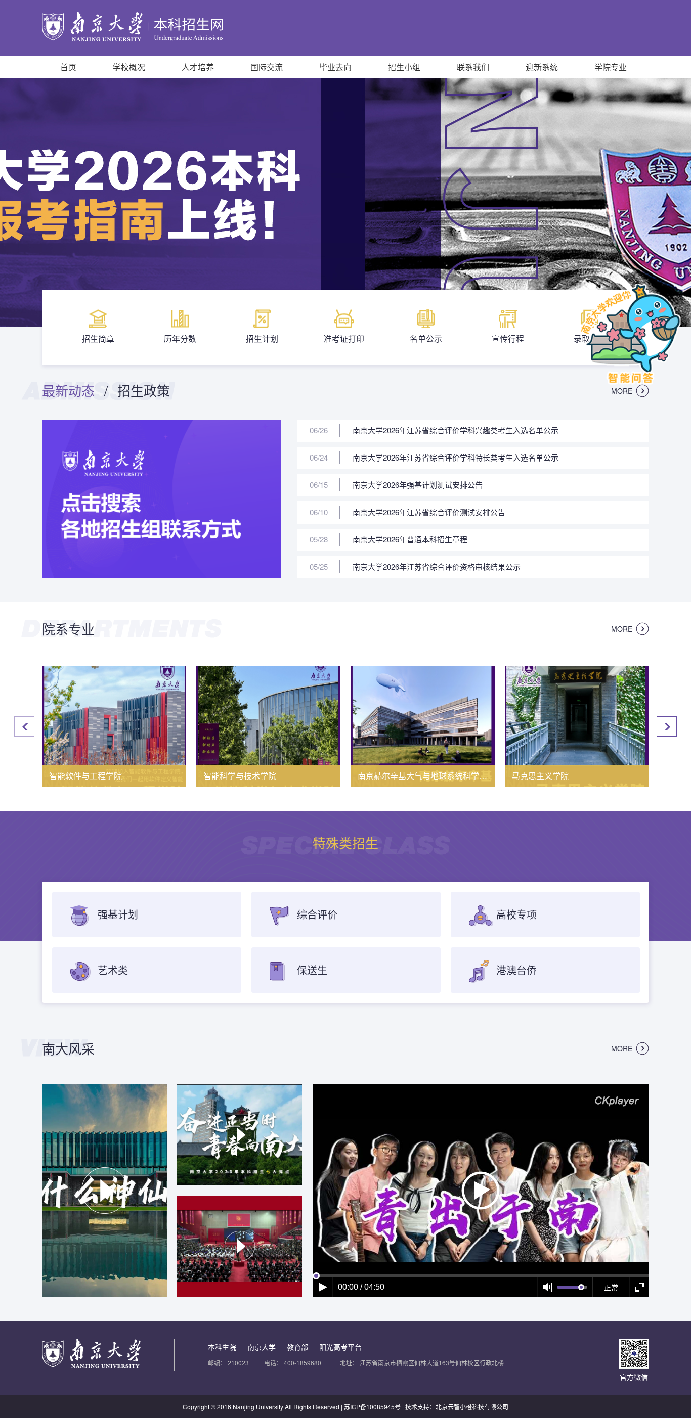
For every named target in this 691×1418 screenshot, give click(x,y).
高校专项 (515, 914)
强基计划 (116, 914)
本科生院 (222, 1347)
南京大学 (261, 1347)
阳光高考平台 (340, 1347)
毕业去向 (335, 67)
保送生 (310, 970)
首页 (68, 67)
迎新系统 (542, 67)
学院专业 (610, 67)
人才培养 (198, 67)
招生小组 (404, 67)
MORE (621, 391)
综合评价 (315, 914)
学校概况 (129, 67)
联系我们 (473, 67)
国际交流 (266, 67)
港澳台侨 (515, 970)
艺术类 (111, 970)
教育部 (297, 1347)
